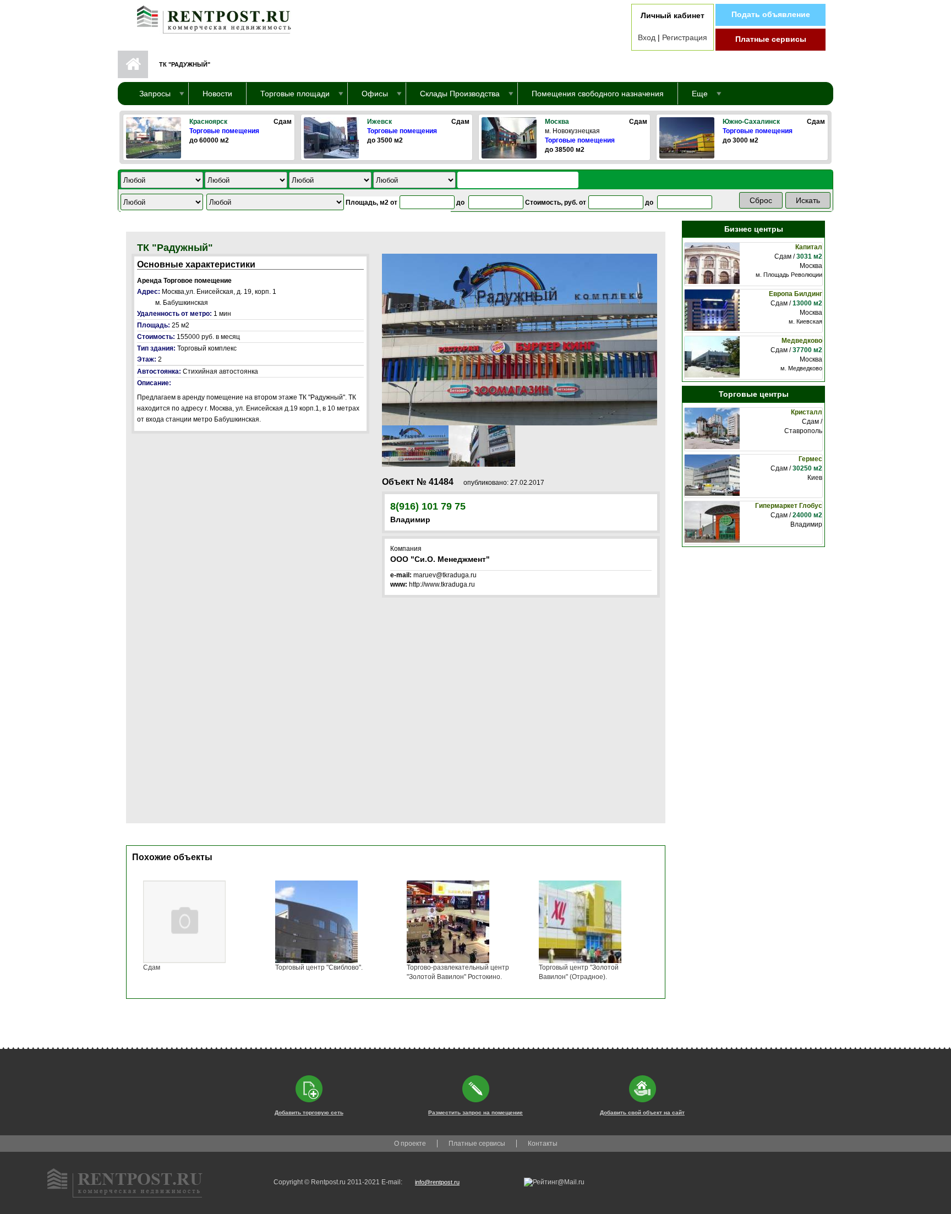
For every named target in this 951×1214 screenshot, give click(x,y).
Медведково (801, 340)
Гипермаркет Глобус (788, 506)
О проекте (410, 1143)
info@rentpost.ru (437, 1182)
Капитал (808, 247)
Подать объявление (770, 14)
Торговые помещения (224, 131)
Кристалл (806, 412)
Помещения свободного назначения (598, 93)
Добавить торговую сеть (309, 1112)
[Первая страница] (208, 17)
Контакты (543, 1143)
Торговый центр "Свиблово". (319, 967)
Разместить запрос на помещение (475, 1112)
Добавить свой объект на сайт (642, 1112)
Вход (646, 37)
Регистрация (684, 37)
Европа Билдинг (795, 294)
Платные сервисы (770, 39)
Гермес (810, 459)
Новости (217, 93)
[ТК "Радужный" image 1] (519, 339)
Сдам (151, 967)
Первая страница (133, 64)
